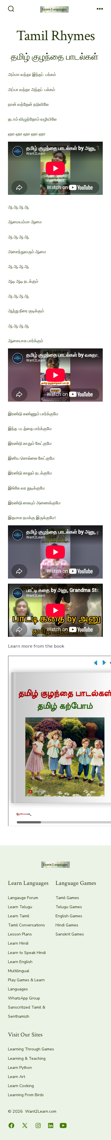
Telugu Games (69, 907)
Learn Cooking (21, 1086)
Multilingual (18, 971)
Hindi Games (67, 925)
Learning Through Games (31, 1049)
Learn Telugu (20, 907)
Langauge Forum (23, 898)
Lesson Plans (20, 934)
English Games (69, 916)
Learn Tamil (18, 916)
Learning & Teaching (27, 1058)
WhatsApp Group (24, 998)
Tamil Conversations (26, 925)
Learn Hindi (18, 943)
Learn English (20, 962)
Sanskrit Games (70, 934)
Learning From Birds (26, 1095)
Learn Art (16, 1076)
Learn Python (20, 1067)
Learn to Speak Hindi (27, 952)
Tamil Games (67, 898)
